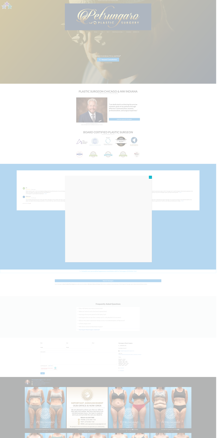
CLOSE (150, 177)
